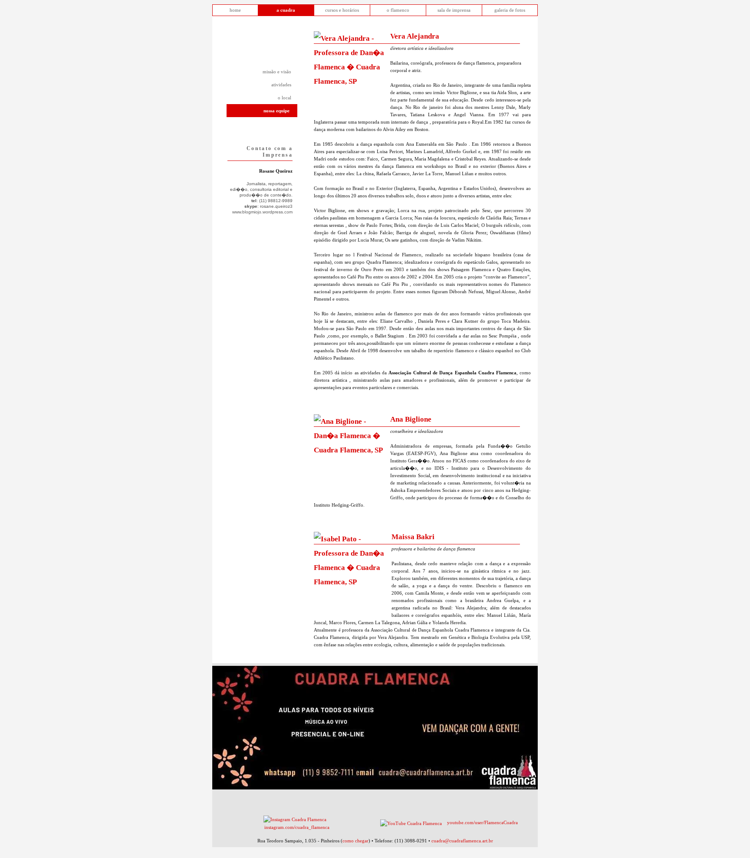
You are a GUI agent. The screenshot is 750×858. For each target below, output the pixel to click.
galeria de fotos (509, 10)
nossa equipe (276, 110)
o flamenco (398, 10)
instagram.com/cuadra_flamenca (296, 827)
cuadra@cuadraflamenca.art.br (462, 840)
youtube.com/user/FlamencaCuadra (482, 822)
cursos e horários (342, 10)
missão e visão (277, 71)
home (235, 10)
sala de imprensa (454, 10)
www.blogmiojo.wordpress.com (262, 212)
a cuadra (285, 10)
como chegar (355, 840)
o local (284, 97)
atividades (281, 84)
